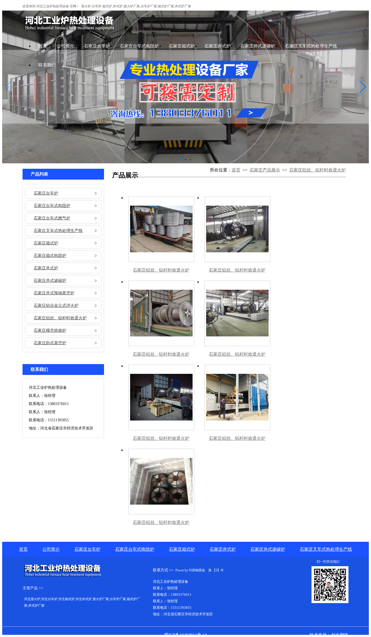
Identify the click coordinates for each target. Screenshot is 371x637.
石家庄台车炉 (97, 46)
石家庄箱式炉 (182, 46)
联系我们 (47, 65)
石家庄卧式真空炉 (50, 343)
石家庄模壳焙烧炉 (50, 330)
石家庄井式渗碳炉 (257, 46)
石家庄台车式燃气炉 (52, 218)
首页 (42, 46)
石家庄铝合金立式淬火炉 (56, 305)
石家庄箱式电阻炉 (50, 255)
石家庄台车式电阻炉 (139, 46)
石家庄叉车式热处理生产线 (311, 46)
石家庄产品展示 (265, 170)
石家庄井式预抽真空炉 (54, 293)
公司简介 (65, 46)
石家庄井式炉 (218, 46)
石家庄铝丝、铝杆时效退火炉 (60, 318)
